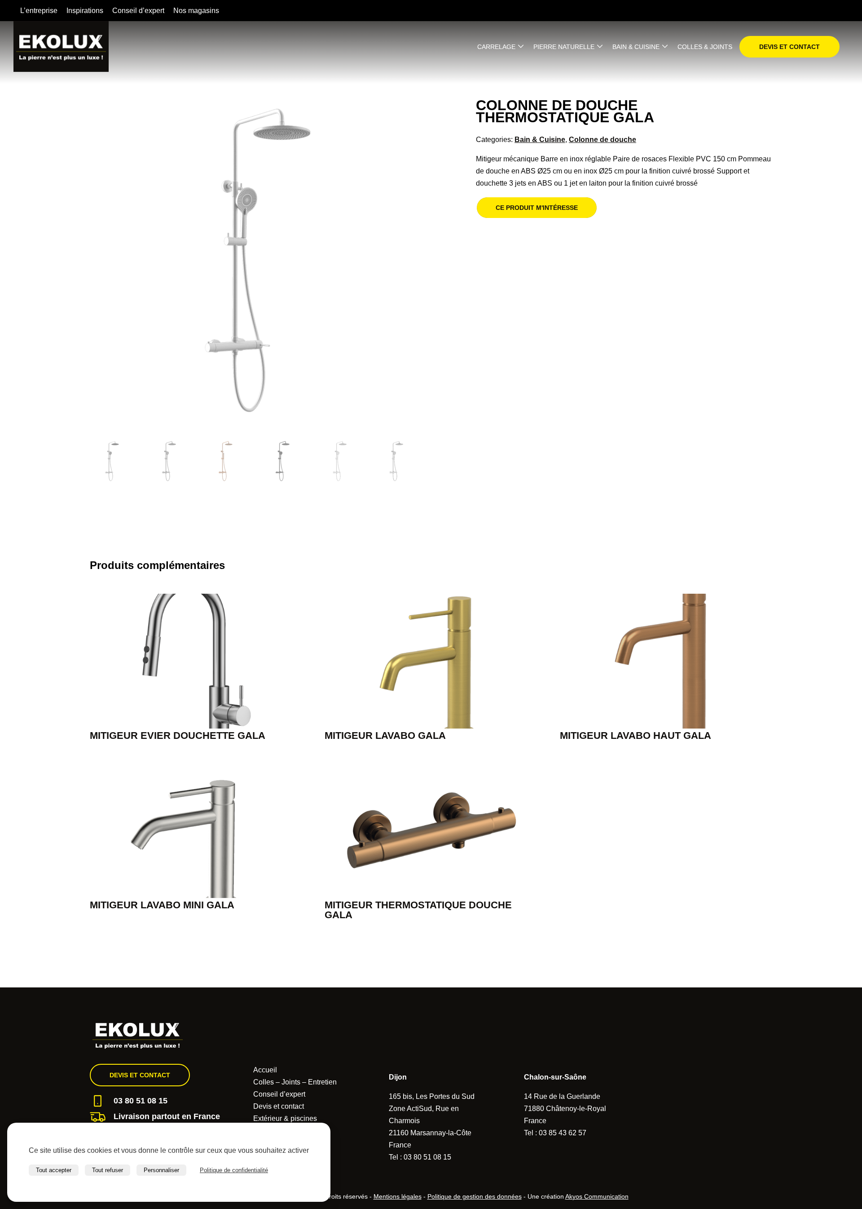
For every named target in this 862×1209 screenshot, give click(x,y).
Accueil (265, 1070)
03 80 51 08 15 (140, 1100)
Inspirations (84, 10)
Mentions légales (398, 1196)
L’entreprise (38, 10)
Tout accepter (53, 1170)
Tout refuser (107, 1170)
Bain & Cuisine (636, 46)
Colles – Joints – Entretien (295, 1082)
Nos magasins (196, 10)
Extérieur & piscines (285, 1118)
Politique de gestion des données (474, 1196)
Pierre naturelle (563, 46)
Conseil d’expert (138, 10)
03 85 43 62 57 (562, 1133)
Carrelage (496, 46)
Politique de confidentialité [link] (234, 1170)
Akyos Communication (597, 1196)
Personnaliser (161, 1170)
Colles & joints (704, 46)
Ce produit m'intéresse (537, 207)
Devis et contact (789, 46)
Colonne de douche (602, 139)
